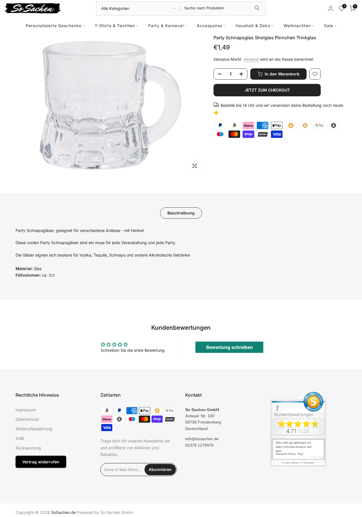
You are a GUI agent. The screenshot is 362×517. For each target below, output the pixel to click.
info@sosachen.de (202, 438)
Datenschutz (27, 419)
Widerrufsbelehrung (34, 428)
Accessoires (209, 25)
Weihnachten (297, 25)
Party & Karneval (166, 25)
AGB (20, 438)
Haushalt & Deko (253, 25)
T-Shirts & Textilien (115, 25)
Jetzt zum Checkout (267, 90)
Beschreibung (181, 212)
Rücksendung (28, 448)
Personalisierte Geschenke (53, 25)
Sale (328, 25)
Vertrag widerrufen (40, 461)
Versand (251, 59)
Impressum (26, 409)
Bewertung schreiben (229, 347)
